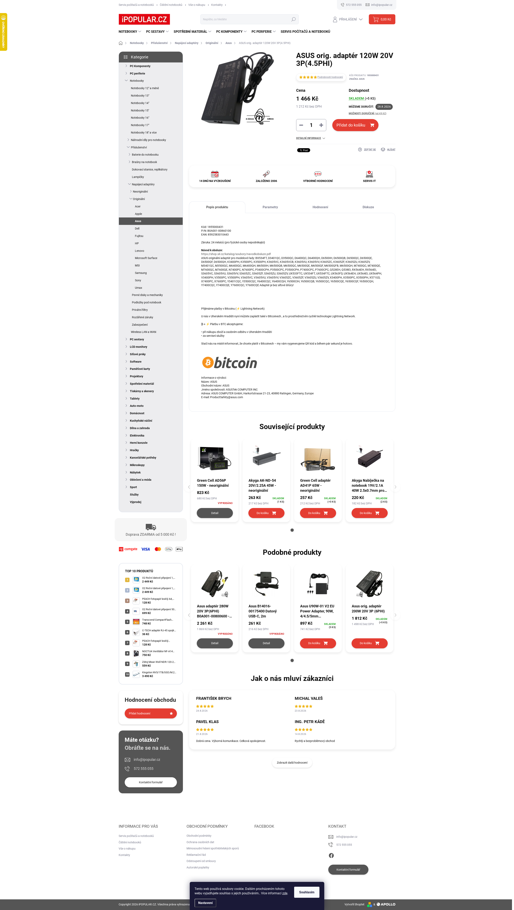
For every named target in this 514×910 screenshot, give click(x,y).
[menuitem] (130, 32)
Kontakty (217, 4)
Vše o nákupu (196, 4)
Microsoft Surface (146, 258)
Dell (137, 228)
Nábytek (135, 472)
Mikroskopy (137, 465)
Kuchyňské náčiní (141, 420)
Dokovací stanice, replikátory (149, 169)
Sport (133, 487)
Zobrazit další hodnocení (292, 762)
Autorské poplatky (198, 867)
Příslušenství (139, 147)
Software (136, 361)
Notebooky (137, 80)
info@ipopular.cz (147, 759)
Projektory (136, 376)
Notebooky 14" (140, 103)
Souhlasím (306, 892)
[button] (292, 530)
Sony (138, 280)
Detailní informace (308, 138)
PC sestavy (137, 339)
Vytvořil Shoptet (354, 904)
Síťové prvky (138, 354)
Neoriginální (140, 191)
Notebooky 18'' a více (144, 132)
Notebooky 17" (140, 125)
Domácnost (137, 413)
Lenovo (139, 250)
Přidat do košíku (351, 125)
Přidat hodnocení (139, 713)
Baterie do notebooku (145, 154)
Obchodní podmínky (199, 835)
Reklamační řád (196, 854)
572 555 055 (143, 768)
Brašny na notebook (144, 162)
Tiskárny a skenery (142, 391)
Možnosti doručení (368, 113)
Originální (139, 199)
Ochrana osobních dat (200, 842)
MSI (137, 265)
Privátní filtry (140, 309)
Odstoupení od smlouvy (201, 861)
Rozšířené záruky (142, 317)
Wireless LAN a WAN (143, 332)
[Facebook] (331, 855)
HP (137, 243)
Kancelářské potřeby (143, 457)
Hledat (293, 19)
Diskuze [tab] (368, 207)
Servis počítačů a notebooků (136, 4)
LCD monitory (138, 346)
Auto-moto (137, 405)
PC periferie (137, 73)
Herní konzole (139, 442)
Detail (214, 513)
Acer (138, 206)
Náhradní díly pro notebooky (148, 140)
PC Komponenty (140, 66)
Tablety (135, 398)
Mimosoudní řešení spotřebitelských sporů (213, 848)
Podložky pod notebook (146, 302)
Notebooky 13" (140, 95)
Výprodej (135, 502)
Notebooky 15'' (140, 110)
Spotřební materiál (142, 383)
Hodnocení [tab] (320, 207)
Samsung (141, 272)
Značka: (357, 79)
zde (284, 893)
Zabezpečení (140, 324)
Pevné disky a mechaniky (147, 295)
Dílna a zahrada (140, 428)
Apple (138, 213)
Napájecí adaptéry (143, 184)
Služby (134, 494)
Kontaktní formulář (151, 782)
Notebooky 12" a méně (145, 88)
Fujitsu (139, 236)
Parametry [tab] (270, 207)
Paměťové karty (140, 368)
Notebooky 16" (140, 117)
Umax (138, 287)
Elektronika (137, 435)
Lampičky (138, 177)
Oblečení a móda (140, 479)
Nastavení (205, 903)
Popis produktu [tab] (217, 207)
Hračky (134, 450)
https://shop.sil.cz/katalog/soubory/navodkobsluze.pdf (236, 254)
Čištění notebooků (171, 4)
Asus (138, 221)
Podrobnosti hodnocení (330, 77)
